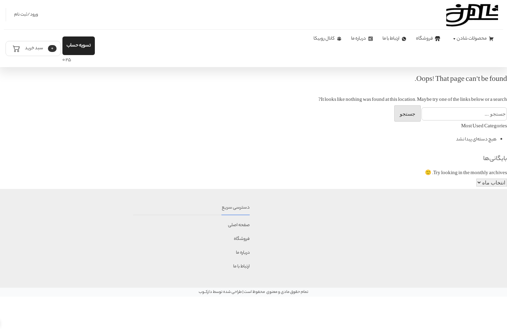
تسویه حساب (79, 46)
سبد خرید (38, 48)
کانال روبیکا (324, 38)
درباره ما (358, 38)
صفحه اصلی (239, 225)
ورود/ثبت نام (26, 14)
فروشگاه (424, 38)
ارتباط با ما (390, 38)
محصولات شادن (472, 38)
